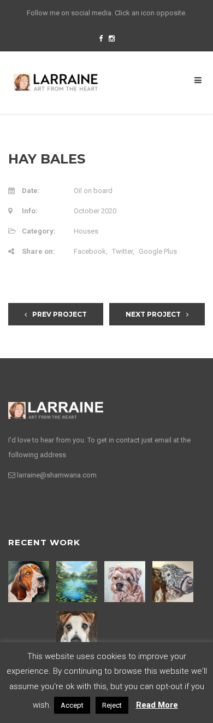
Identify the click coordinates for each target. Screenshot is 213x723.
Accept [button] (72, 705)
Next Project (153, 314)
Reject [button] (112, 705)
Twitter (122, 251)
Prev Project (59, 314)
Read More (157, 705)
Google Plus (158, 251)
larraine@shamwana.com (57, 475)
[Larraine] (55, 82)
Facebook (90, 251)
